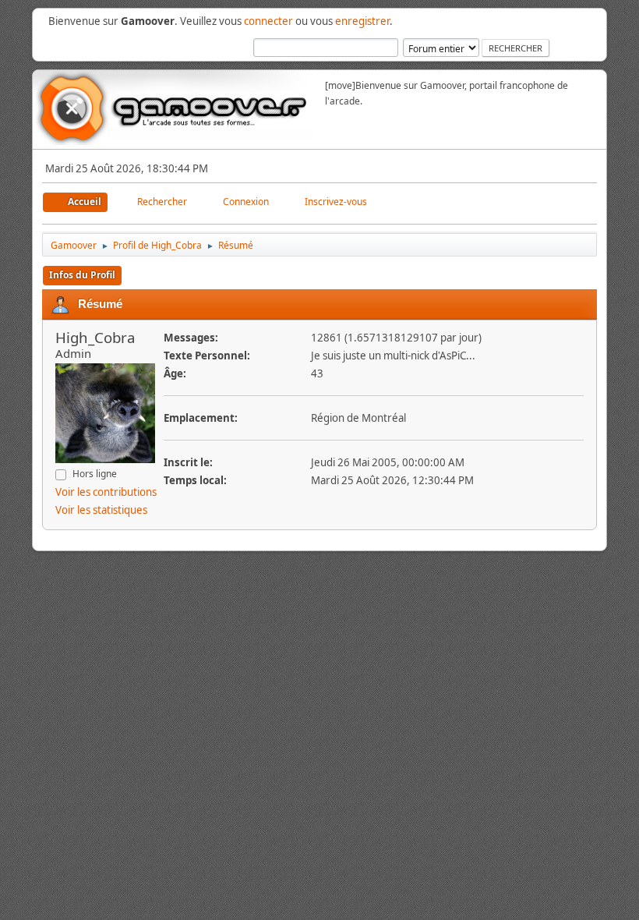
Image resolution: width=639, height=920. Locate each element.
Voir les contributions (106, 492)
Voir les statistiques (101, 510)
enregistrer (362, 21)
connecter (268, 21)
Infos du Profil (82, 274)
